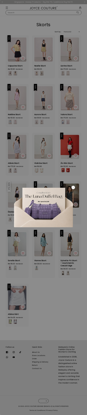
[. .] (43, 207)
